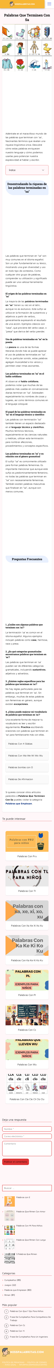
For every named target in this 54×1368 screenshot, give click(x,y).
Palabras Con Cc (17, 1325)
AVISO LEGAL (10, 1364)
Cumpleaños (10, 1280)
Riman (7, 1295)
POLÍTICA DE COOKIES (37, 1362)
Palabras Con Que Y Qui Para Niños (26, 1311)
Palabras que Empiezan (15, 1290)
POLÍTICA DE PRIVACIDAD (13, 1362)
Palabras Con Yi (17, 1331)
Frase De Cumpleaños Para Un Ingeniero (29, 1337)
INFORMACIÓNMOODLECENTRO (33, 1364)
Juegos (7, 1285)
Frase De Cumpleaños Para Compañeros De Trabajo (30, 1318)
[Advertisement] (27, 102)
